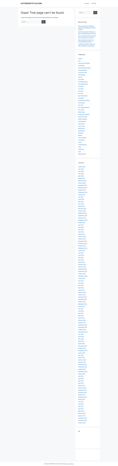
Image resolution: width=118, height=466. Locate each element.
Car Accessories (82, 70)
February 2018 (82, 387)
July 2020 (81, 334)
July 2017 (80, 401)
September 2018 (82, 371)
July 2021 (80, 308)
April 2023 (81, 259)
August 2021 (81, 306)
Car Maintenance (82, 81)
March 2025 (81, 206)
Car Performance (82, 95)
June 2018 (81, 378)
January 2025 (82, 211)
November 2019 (82, 346)
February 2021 (82, 320)
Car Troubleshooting (83, 107)
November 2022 (82, 271)
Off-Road (80, 133)
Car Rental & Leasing (84, 100)
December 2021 (82, 297)
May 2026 (81, 173)
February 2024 (82, 236)
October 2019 (82, 348)
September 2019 (82, 350)
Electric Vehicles (82, 119)
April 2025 (81, 204)
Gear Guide (81, 123)
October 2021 (82, 301)
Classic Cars (81, 112)
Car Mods (80, 86)
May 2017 (80, 406)
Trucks (80, 142)
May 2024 (81, 229)
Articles (80, 58)
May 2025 (81, 201)
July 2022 (80, 280)
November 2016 (82, 420)
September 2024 (82, 220)
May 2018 (80, 380)
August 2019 (81, 353)
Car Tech (80, 105)
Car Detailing (81, 74)
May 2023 (81, 257)
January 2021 (81, 322)
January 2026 (82, 183)
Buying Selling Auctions (84, 67)
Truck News (81, 140)
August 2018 (81, 373)
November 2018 (82, 366)
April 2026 (81, 176)
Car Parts (80, 93)
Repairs (80, 135)
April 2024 (81, 231)
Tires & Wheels (82, 137)
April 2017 (81, 408)
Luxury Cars (81, 126)
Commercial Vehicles (84, 114)
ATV (79, 60)
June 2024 (81, 227)
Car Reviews (81, 102)
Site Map (87, 3)
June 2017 (81, 404)
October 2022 (82, 273)
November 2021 (82, 299)
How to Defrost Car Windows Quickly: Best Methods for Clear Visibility (86, 27)
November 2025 (82, 187)
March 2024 (81, 234)
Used (79, 147)
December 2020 (82, 325)
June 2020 (81, 336)
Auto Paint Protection (84, 63)
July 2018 (80, 376)
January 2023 (82, 266)
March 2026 (81, 178)
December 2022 (82, 269)
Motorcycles (81, 128)
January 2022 (82, 294)
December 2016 (82, 418)
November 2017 (82, 392)
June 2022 (81, 283)
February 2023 (82, 264)
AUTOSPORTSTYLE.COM (31, 3)
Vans (79, 151)
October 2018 (82, 369)
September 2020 (82, 332)
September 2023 (82, 248)
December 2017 (82, 390)
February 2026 (82, 180)
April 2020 (81, 341)
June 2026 (81, 171)
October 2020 (82, 329)
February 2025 (82, 208)
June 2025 (81, 199)
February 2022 (82, 292)
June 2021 (81, 311)
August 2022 (81, 278)
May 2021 (80, 313)
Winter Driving (82, 154)
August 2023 (81, 250)
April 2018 (81, 383)
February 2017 (82, 413)
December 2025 (82, 185)
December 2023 (82, 241)
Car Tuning (81, 109)
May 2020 (81, 339)
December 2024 (82, 213)
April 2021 (81, 315)
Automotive (81, 65)
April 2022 (81, 287)
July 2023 (81, 252)
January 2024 (82, 238)
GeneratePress (70, 463)
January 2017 (81, 415)
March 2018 (81, 385)
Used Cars (81, 149)
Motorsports (81, 130)
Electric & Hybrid (82, 116)
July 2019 (80, 355)
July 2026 (81, 169)
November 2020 (82, 327)
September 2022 (82, 276)
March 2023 (81, 262)
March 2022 (81, 290)
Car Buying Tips (82, 72)
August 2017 (81, 399)
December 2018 (82, 364)
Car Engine (81, 79)
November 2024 (82, 215)
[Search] (44, 21)
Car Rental (81, 98)
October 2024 (82, 218)
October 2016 (82, 422)
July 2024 (81, 225)
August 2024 (81, 222)
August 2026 (81, 166)
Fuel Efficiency (82, 121)
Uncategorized (82, 144)
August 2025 (81, 194)
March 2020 (81, 343)
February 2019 (82, 360)
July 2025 (80, 197)
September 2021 (82, 304)
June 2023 (81, 255)
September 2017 (82, 397)
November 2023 (82, 243)
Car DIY (80, 77)
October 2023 (82, 245)
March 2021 (81, 318)
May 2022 (81, 285)
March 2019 (81, 357)
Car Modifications (83, 84)
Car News (81, 88)
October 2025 (82, 190)
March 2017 (81, 411)
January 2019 (82, 362)
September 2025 (82, 192)
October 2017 (82, 394)
